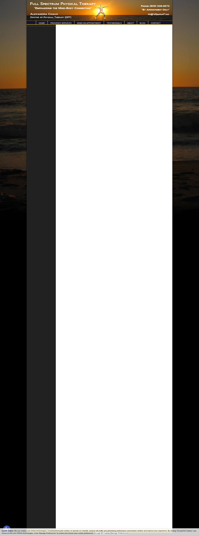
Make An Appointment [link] (89, 23)
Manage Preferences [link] (119, 533)
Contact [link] (156, 23)
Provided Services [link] (61, 23)
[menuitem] (41, 23)
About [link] (130, 23)
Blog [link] (142, 23)
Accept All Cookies (102, 533)
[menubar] (99, 23)
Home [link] (42, 23)
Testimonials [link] (114, 23)
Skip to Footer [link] (14, 6)
